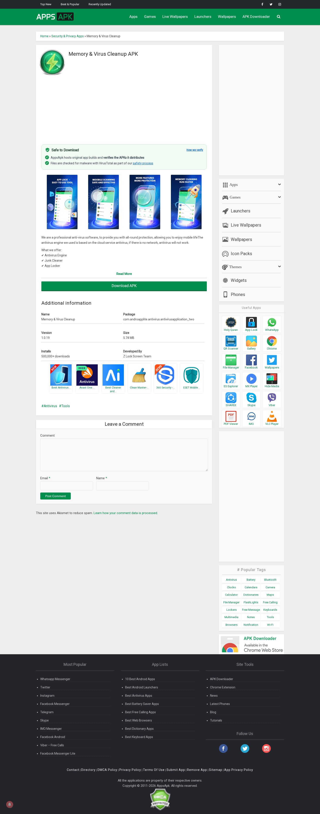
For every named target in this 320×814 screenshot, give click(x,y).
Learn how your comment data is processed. (126, 513)
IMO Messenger (51, 729)
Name (101, 478)
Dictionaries (250, 594)
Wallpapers (227, 16)
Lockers (231, 609)
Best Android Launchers (141, 687)
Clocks (231, 587)
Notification (251, 624)
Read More (124, 274)
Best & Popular (70, 4)
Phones (238, 294)
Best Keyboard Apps (139, 737)
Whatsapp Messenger (55, 679)
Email (45, 478)
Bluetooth (270, 579)
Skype (44, 720)
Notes (251, 617)
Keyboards (270, 609)
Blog (213, 712)
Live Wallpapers (175, 16)
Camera (270, 587)
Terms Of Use (154, 770)
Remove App (197, 770)
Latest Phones (220, 704)
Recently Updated (100, 4)
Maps (270, 594)
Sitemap (215, 770)
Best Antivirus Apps (138, 696)
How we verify (195, 149)
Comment (47, 435)
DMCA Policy (107, 770)
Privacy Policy (130, 770)
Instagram (47, 696)
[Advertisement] (124, 107)
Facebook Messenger (55, 704)
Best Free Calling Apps (140, 712)
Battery (251, 579)
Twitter (45, 687)
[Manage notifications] (9, 804)
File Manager (231, 602)
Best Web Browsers (138, 720)
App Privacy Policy (238, 770)
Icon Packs (241, 253)
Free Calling (270, 602)
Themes (235, 267)
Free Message (251, 609)
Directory (88, 770)
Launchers (202, 16)
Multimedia (231, 617)
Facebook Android (52, 737)
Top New (45, 4)
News (214, 696)
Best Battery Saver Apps (142, 704)
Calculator (231, 594)
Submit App (176, 770)
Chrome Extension (222, 687)
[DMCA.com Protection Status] (160, 799)
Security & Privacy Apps (67, 36)
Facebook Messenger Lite (57, 753)
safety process (143, 163)
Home (44, 36)
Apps (133, 16)
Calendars (251, 587)
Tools (65, 406)
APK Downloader (256, 16)
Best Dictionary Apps (139, 729)
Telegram (47, 712)
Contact (73, 770)
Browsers (231, 624)
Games (150, 16)
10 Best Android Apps (140, 679)
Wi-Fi (270, 624)
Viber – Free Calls (52, 745)
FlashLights (251, 602)
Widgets (239, 280)
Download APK (124, 285)
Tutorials (216, 720)
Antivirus (50, 406)
